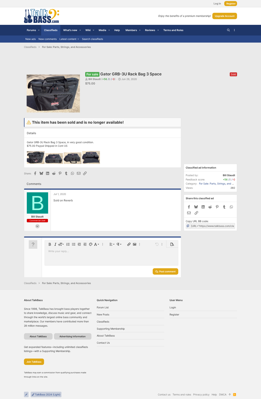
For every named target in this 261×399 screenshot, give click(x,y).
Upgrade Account (225, 16)
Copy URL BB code (197, 221)
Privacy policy (201, 394)
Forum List (103, 307)
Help (214, 394)
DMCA (222, 394)
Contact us (103, 342)
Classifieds (103, 321)
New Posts (103, 314)
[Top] (229, 394)
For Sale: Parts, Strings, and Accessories (222, 183)
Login (173, 307)
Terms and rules (182, 394)
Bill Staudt (94, 79)
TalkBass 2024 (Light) (47, 394)
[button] (38, 30)
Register (174, 314)
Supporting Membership (111, 328)
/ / (108, 79)
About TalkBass (106, 335)
